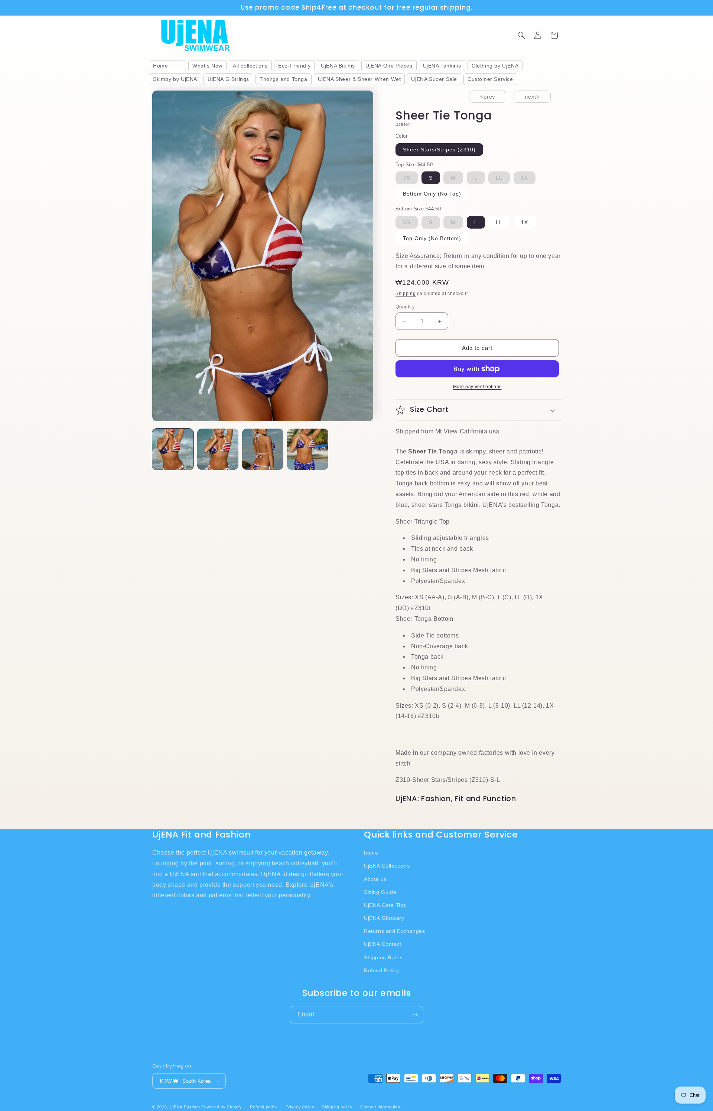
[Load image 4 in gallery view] (307, 449)
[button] (521, 35)
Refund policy (264, 1107)
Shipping (405, 293)
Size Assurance (417, 256)
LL (499, 222)
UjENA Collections (387, 866)
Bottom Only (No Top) (432, 194)
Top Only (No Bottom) (432, 238)
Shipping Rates (383, 957)
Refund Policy (381, 970)
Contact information (380, 1107)
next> (532, 97)
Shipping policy (337, 1107)
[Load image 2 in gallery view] (217, 449)
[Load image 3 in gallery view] (262, 449)
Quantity (405, 306)
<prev (487, 97)
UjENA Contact (382, 944)
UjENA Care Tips (385, 905)
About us (375, 879)
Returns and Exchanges (394, 931)
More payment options (477, 386)
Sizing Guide (380, 892)
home (371, 852)
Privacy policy (300, 1107)
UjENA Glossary (384, 918)
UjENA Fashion (185, 1107)
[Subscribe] (415, 1014)
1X (524, 222)
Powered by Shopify (221, 1107)
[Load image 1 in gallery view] (172, 449)
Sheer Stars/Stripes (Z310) (439, 150)
